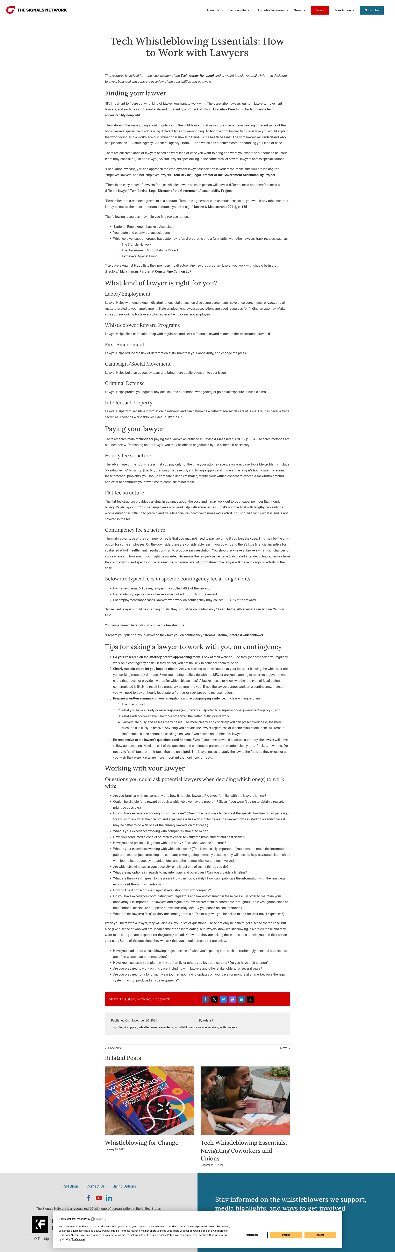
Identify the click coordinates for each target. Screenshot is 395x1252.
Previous (114, 1048)
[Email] (250, 999)
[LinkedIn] (241, 999)
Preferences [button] (78, 1239)
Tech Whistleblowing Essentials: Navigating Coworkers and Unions (244, 1150)
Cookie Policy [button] (166, 1235)
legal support (128, 1027)
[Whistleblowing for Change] (150, 1068)
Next (283, 1048)
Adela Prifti (210, 1020)
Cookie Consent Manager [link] (73, 1219)
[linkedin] (109, 1198)
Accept (320, 1235)
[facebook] (88, 1198)
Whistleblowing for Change (141, 1142)
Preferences (251, 1235)
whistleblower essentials (156, 1027)
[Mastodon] (232, 999)
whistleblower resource (190, 1027)
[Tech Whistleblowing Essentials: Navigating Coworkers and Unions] (245, 1068)
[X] (214, 999)
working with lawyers (223, 1027)
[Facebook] (205, 999)
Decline (286, 1235)
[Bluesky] (223, 999)
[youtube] (99, 1198)
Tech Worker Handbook (198, 76)
